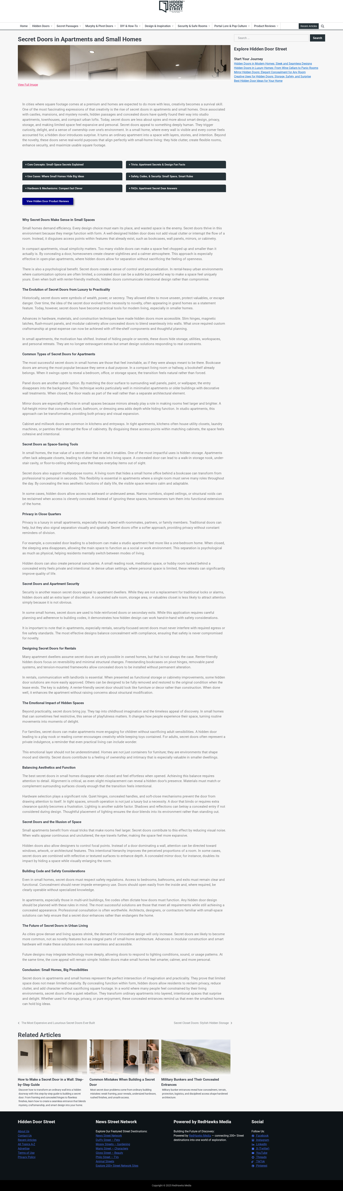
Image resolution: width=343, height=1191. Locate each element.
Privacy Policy (27, 1157)
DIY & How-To (129, 26)
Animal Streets (105, 1161)
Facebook (262, 1135)
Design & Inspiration (158, 26)
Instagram (262, 1140)
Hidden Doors (40, 26)
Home (24, 26)
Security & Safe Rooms (192, 26)
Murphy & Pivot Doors (99, 26)
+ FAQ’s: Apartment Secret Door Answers (153, 188)
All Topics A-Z (26, 1144)
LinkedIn (261, 1144)
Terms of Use (26, 1153)
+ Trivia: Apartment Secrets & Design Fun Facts (157, 164)
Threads (261, 1157)
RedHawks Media (200, 1135)
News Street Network (109, 1135)
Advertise (23, 1148)
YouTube (261, 1153)
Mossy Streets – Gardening (113, 1144)
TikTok (260, 1161)
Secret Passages (67, 26)
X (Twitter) (262, 1148)
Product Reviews (264, 26)
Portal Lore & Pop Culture (230, 26)
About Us (23, 1131)
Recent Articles (308, 26)
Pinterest (261, 1165)
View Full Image (28, 84)
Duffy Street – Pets (108, 1140)
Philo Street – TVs (107, 1157)
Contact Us (25, 1135)
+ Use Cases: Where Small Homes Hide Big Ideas (54, 176)
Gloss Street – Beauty (109, 1153)
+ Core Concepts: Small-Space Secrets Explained (54, 164)
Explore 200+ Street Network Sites (117, 1165)
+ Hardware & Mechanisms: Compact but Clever (53, 188)
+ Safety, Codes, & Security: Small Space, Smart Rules (161, 176)
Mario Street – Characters (112, 1148)
